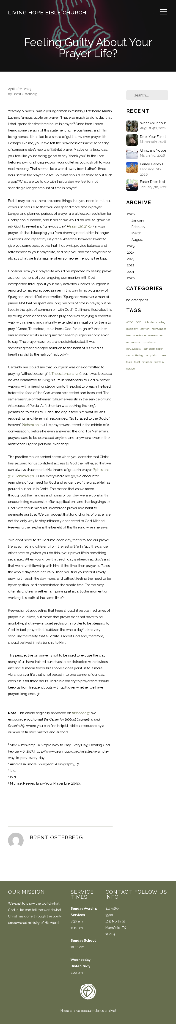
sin (128, 355)
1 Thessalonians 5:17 (64, 374)
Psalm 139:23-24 (80, 226)
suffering (137, 355)
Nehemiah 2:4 (33, 425)
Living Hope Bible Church (47, 12)
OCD (138, 322)
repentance (148, 342)
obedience (139, 335)
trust (137, 362)
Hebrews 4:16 (25, 476)
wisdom (147, 362)
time (163, 355)
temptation (152, 355)
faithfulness (159, 328)
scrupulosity (133, 348)
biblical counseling (154, 322)
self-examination (153, 348)
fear (128, 335)
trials (129, 362)
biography (132, 328)
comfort (144, 328)
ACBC (129, 322)
